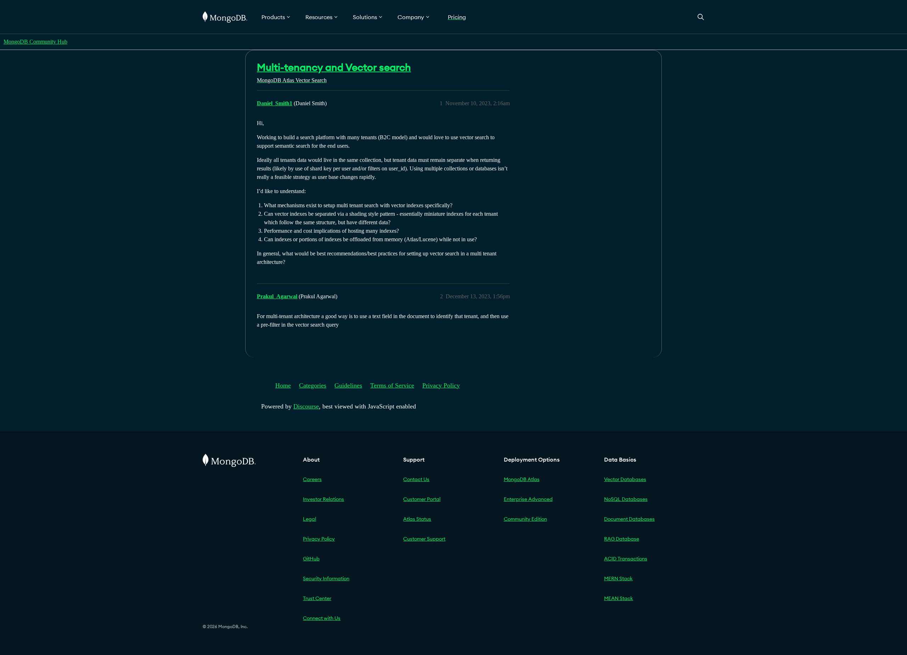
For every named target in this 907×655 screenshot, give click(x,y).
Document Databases (629, 519)
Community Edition (525, 519)
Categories (312, 385)
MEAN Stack (618, 598)
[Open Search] (700, 17)
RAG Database (621, 539)
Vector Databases (625, 479)
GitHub (311, 558)
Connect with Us (321, 618)
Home (283, 385)
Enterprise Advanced (528, 499)
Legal (309, 519)
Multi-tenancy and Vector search (334, 67)
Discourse (306, 406)
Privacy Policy (441, 385)
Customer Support (424, 539)
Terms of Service (392, 385)
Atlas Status (417, 519)
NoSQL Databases (626, 499)
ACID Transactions (625, 558)
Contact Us (416, 479)
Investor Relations (323, 499)
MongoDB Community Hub (35, 42)
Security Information (326, 578)
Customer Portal (421, 499)
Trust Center (317, 598)
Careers (312, 479)
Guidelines (348, 385)
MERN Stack (618, 578)
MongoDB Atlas (522, 479)
